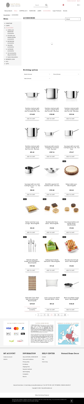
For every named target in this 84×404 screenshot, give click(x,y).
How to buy (45, 362)
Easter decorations (13, 57)
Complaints (25, 374)
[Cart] (62, 4)
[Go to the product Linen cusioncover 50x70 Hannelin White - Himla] (52, 285)
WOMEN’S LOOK (10, 59)
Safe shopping (26, 371)
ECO (7, 61)
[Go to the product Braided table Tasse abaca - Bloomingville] (52, 209)
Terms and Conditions (28, 359)
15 (58, 315)
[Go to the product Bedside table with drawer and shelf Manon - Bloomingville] (32, 247)
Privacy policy (26, 362)
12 (48, 315)
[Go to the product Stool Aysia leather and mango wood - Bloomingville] (71, 209)
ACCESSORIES (9, 28)
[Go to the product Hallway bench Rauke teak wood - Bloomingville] (52, 247)
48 (65, 315)
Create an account (7, 357)
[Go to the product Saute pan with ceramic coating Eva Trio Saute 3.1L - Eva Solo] (52, 134)
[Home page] (12, 5)
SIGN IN (5, 359)
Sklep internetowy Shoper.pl (42, 395)
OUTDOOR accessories (11, 50)
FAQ (43, 359)
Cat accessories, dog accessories (12, 54)
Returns (25, 376)
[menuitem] (8, 11)
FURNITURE (9, 23)
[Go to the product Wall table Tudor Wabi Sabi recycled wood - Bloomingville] (32, 285)
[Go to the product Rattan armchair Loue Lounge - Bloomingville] (32, 209)
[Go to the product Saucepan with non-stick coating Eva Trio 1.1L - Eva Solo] (32, 172)
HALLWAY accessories (11, 46)
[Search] (46, 5)
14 (55, 315)
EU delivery (25, 364)
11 (44, 315)
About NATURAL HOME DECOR (30, 357)
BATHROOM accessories (11, 42)
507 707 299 (48, 385)
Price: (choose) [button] (56, 74)
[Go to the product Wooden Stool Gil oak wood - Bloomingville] (71, 247)
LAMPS (8, 25)
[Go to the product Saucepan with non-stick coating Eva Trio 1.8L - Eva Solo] (71, 134)
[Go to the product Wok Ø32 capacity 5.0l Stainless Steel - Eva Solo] (52, 172)
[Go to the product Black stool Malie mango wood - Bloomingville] (71, 285)
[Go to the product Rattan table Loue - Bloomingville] (71, 172)
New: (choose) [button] (27, 78)
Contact (44, 357)
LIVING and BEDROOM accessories (11, 31)
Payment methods (27, 369)
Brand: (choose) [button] (28, 74)
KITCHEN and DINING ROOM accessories (12, 37)
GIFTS (7, 63)
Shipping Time (26, 366)
